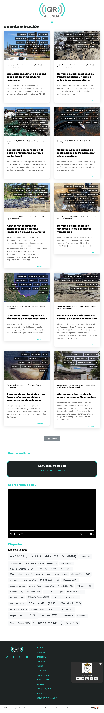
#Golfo (14, 284)
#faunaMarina (42, 118)
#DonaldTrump (43, 574)
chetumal (67, 615)
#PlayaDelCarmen (38, 597)
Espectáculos (43, 689)
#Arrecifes (43, 276)
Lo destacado (83, 217)
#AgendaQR (32, 34)
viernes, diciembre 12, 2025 (67, 306)
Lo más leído (29, 65)
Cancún (81, 385)
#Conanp (70, 358)
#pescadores (82, 46)
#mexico (35, 586)
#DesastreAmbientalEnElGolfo (72, 114)
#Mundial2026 (65, 586)
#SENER (95, 122)
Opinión (40, 684)
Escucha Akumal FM (46, 698)
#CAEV (45, 354)
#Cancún (94, 354)
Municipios (61, 387)
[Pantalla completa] (93, 534)
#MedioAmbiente (84, 42)
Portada (85, 141)
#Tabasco (43, 126)
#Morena (49, 586)
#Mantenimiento (32, 42)
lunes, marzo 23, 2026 (15, 306)
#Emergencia (29, 118)
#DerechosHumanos (21, 574)
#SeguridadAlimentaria (79, 288)
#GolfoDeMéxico (92, 38)
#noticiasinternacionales (54, 592)
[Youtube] (27, 657)
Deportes (41, 693)
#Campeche (43, 110)
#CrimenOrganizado (47, 569)
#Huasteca (77, 280)
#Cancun (85, 556)
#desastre (33, 280)
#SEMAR (87, 122)
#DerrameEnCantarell (39, 114)
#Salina (44, 46)
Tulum (72, 623)
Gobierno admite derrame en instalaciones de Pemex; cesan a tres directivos (76, 153)
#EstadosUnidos (80, 574)
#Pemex (14, 46)
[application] (52, 513)
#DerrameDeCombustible (38, 358)
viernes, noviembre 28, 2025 (17, 385)
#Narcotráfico (16, 592)
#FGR (14, 580)
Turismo (40, 661)
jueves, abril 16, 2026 (65, 141)
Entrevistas (42, 675)
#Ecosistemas (18, 118)
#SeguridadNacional (18, 609)
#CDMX (52, 563)
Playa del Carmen (20, 623)
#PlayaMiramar (84, 198)
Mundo (39, 666)
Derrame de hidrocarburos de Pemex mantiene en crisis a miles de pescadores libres (75, 77)
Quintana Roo (47, 623)
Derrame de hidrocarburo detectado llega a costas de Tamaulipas (74, 228)
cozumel (82, 615)
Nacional (38, 65)
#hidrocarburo (92, 194)
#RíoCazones (26, 366)
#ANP (87, 354)
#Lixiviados (94, 358)
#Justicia (49, 579)
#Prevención (72, 597)
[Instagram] (20, 657)
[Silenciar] (81, 534)
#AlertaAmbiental (40, 186)
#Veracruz (94, 46)
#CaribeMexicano (35, 563)
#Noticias (70, 122)
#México (95, 118)
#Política (57, 597)
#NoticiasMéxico (17, 597)
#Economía (61, 574)
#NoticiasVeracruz (91, 280)
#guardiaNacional (29, 580)
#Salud (34, 50)
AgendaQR (23, 615)
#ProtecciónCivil (17, 603)
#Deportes (65, 569)
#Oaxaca (44, 42)
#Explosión (20, 42)
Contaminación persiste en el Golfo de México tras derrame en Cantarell (25, 153)
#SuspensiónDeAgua (40, 366)
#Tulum (53, 609)
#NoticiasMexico (75, 592)
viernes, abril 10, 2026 (15, 217)
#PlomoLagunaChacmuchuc (88, 362)
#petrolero (26, 288)
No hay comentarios (64, 67)
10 (10, 533)
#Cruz (45, 38)
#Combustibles (20, 38)
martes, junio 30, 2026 (15, 65)
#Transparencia (37, 609)
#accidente (22, 34)
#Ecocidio (29, 190)
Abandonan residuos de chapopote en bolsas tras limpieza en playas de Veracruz (26, 228)
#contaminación (34, 38)
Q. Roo (39, 648)
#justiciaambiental (40, 122)
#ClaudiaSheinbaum (22, 569)
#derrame (72, 190)
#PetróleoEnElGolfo (30, 126)
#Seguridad (70, 603)
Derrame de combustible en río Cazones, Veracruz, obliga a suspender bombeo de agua (26, 397)
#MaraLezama (69, 580)
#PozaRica (80, 284)
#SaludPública (92, 284)
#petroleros (24, 46)
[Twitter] (7, 657)
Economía (41, 671)
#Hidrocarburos (41, 190)
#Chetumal (66, 563)
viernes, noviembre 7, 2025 (67, 385)
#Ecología (82, 190)
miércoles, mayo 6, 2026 (66, 65)
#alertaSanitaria (91, 276)
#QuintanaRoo (93, 366)
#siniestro (43, 50)
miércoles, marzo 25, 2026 (67, 217)
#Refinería (35, 46)
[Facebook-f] (14, 657)
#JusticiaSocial (70, 42)
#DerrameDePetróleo (75, 38)
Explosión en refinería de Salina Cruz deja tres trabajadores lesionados (26, 77)
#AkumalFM (43, 34)
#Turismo (67, 609)
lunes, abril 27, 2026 (14, 141)
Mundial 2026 (43, 680)
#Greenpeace (79, 194)
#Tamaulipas (32, 130)
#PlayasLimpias (42, 194)
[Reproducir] (14, 534)
